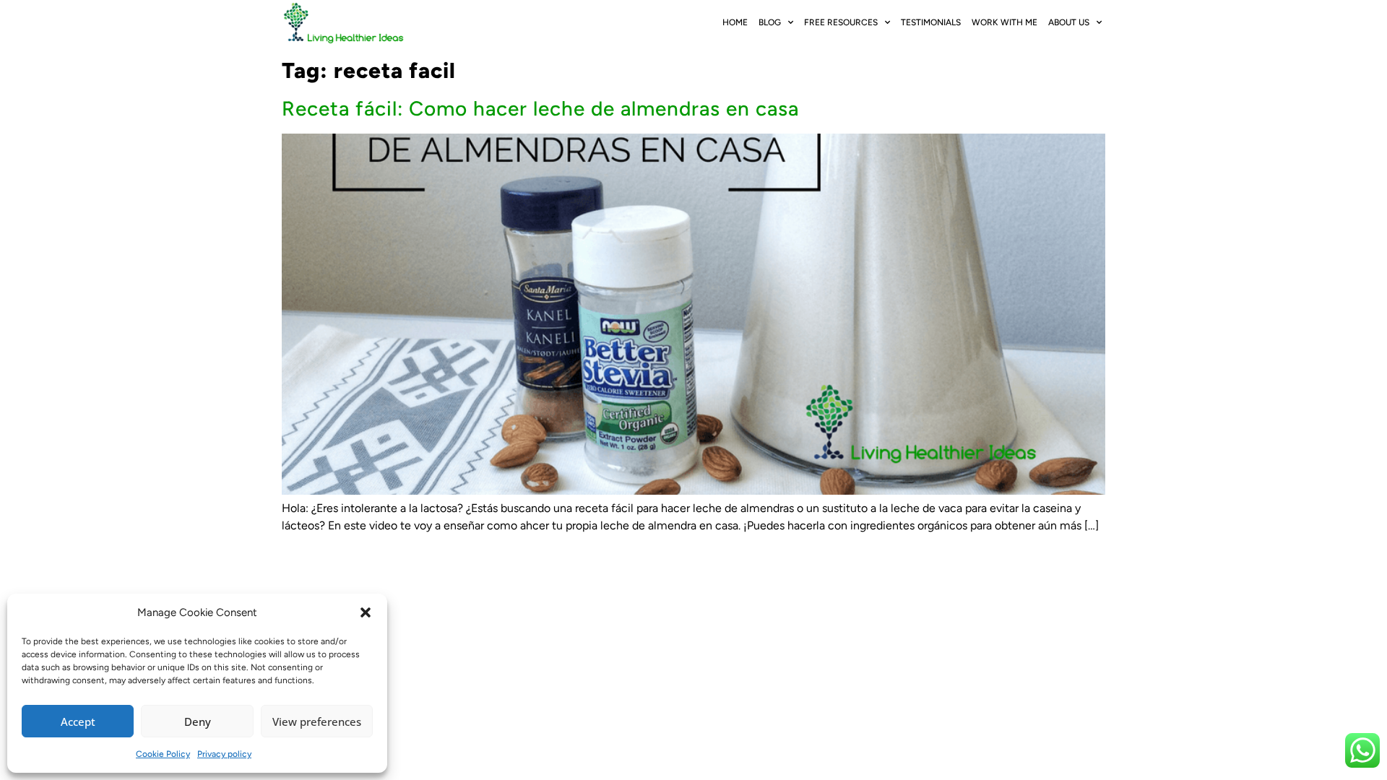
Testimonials (931, 22)
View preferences (316, 721)
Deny (197, 721)
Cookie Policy (163, 754)
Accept (78, 721)
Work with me (1004, 22)
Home (735, 22)
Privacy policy (224, 754)
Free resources (841, 22)
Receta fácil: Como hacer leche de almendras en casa (540, 108)
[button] (365, 612)
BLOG (770, 22)
